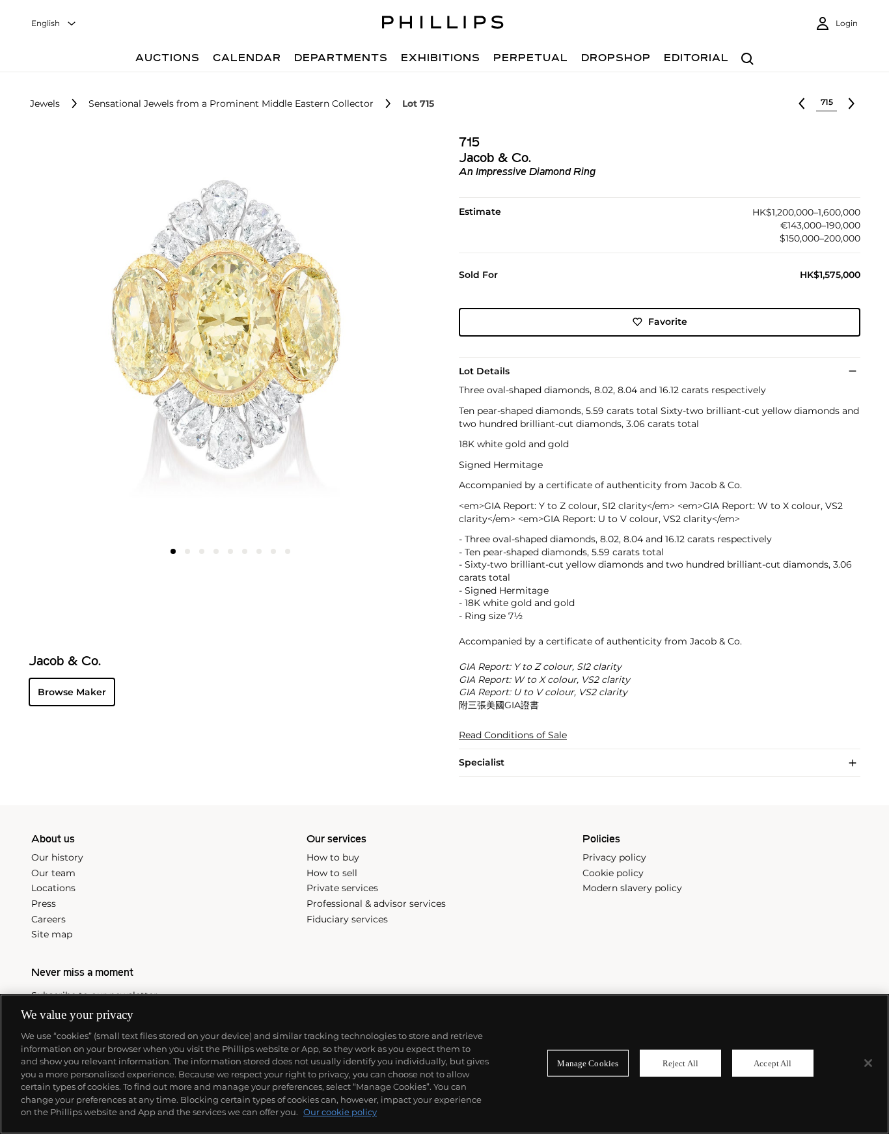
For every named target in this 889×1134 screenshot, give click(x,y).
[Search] (747, 60)
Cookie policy (613, 873)
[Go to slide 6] (244, 551)
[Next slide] (363, 337)
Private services (342, 888)
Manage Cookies (587, 1063)
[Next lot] (851, 103)
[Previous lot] (802, 103)
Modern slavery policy (632, 888)
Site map (51, 934)
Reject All (680, 1063)
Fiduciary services (347, 919)
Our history (57, 857)
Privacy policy (614, 857)
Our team (53, 873)
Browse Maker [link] (72, 692)
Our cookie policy (340, 1112)
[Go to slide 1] (173, 551)
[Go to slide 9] (287, 551)
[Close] (868, 1063)
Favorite (667, 321)
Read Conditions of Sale (513, 735)
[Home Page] (443, 24)
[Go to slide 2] (187, 551)
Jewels (45, 103)
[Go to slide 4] (216, 551)
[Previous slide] (95, 337)
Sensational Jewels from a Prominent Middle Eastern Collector (231, 103)
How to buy (333, 857)
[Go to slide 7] (259, 551)
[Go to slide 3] (201, 551)
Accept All (772, 1063)
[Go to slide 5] (230, 551)
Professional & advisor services (376, 903)
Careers (48, 919)
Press (43, 903)
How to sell (332, 873)
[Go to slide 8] (273, 551)
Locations (53, 888)
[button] (225, 336)
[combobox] (54, 23)
